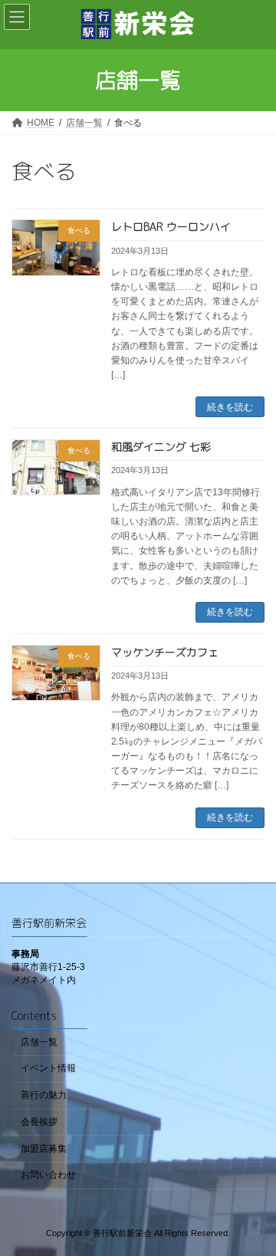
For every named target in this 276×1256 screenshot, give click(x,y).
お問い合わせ (48, 1174)
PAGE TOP (254, 1201)
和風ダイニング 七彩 (161, 446)
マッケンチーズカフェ (165, 652)
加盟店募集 (44, 1148)
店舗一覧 (39, 1041)
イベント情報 (48, 1068)
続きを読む (230, 407)
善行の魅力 (44, 1095)
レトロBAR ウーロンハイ (171, 226)
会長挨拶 (39, 1121)
